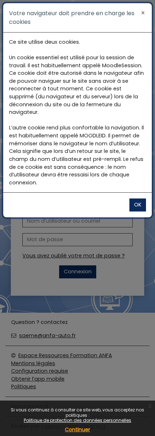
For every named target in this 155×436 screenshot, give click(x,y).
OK (137, 204)
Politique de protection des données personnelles (77, 420)
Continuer (77, 429)
